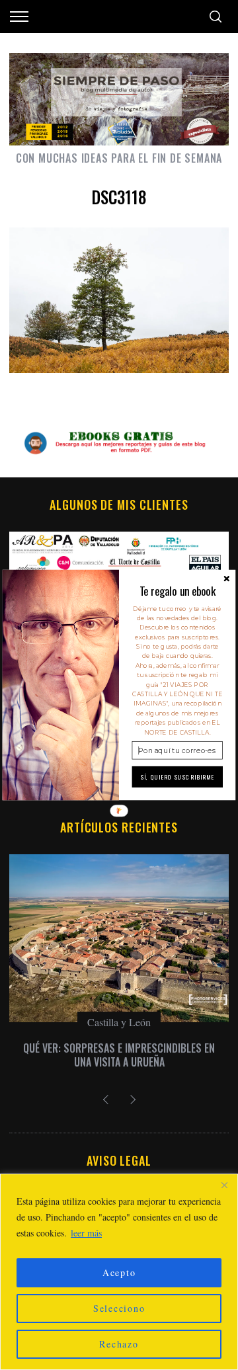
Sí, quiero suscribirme (177, 777)
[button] (177, 591)
